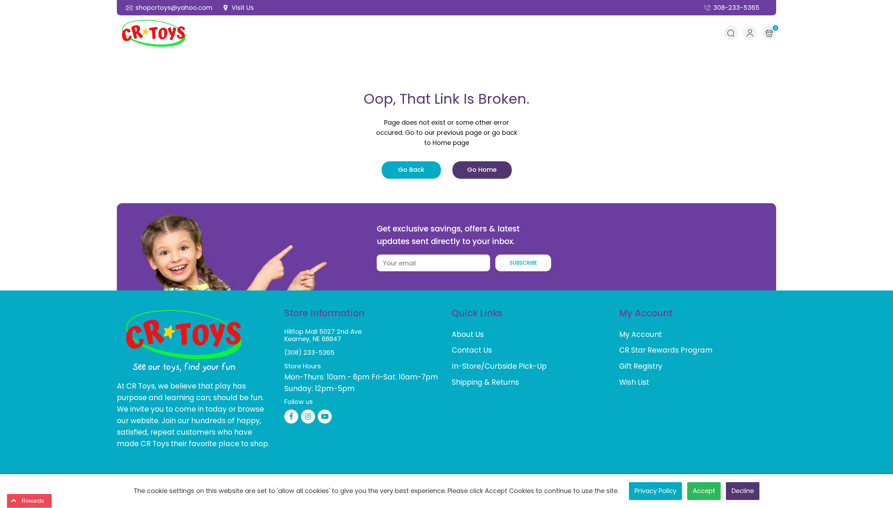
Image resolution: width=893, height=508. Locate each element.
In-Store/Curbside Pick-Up (499, 366)
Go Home (482, 169)
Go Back (411, 169)
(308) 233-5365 (309, 352)
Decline (742, 490)
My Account (640, 334)
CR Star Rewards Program (666, 350)
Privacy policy (655, 490)
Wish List (634, 382)
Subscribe (523, 262)
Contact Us (472, 350)
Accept (704, 490)
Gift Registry (640, 366)
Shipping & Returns (485, 382)
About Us (468, 334)
